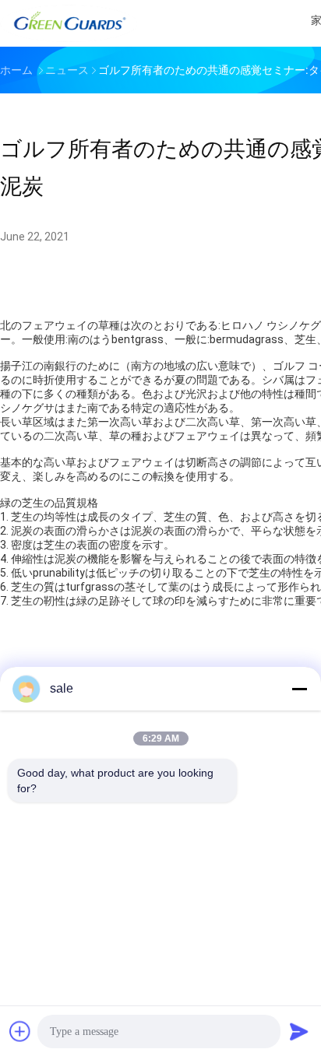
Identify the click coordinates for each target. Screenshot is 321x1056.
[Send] (299, 1031)
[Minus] (299, 688)
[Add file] (20, 1031)
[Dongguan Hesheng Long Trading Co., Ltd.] (68, 23)
